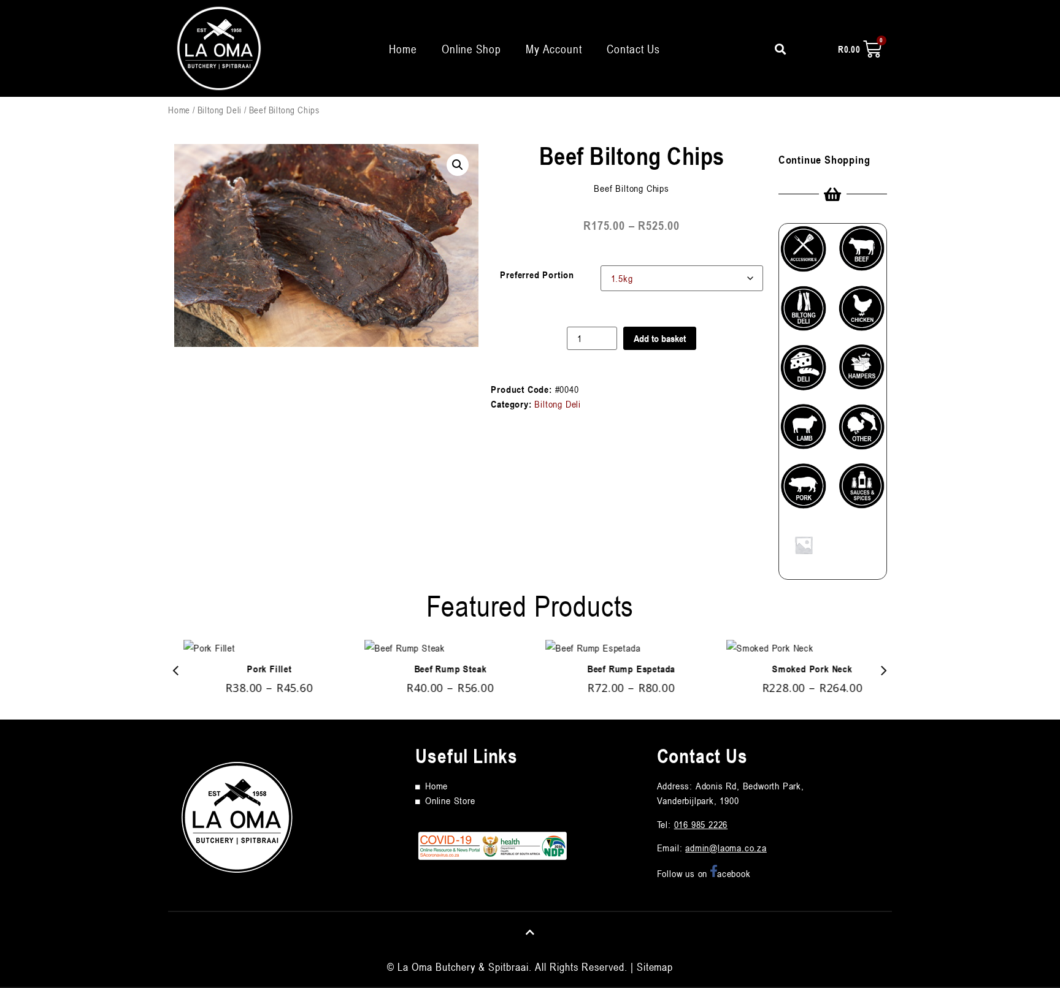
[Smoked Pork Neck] (801, 648)
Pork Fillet (258, 669)
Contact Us (633, 49)
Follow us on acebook (704, 873)
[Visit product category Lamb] (803, 432)
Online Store (450, 800)
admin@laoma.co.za (726, 848)
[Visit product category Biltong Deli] (803, 313)
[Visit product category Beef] (861, 253)
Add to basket (660, 338)
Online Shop (471, 49)
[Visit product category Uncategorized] (803, 549)
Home (403, 49)
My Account (554, 49)
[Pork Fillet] (258, 648)
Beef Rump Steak (440, 669)
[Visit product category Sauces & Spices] (861, 491)
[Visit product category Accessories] (803, 253)
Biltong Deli (220, 110)
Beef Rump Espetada (620, 669)
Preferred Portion (537, 274)
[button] (458, 165)
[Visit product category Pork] (803, 491)
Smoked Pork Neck (801, 669)
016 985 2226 (701, 824)
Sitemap (655, 966)
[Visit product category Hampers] (861, 372)
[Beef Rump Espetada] (620, 648)
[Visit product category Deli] (803, 372)
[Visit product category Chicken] (861, 313)
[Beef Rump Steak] (439, 648)
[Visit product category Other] (861, 432)
